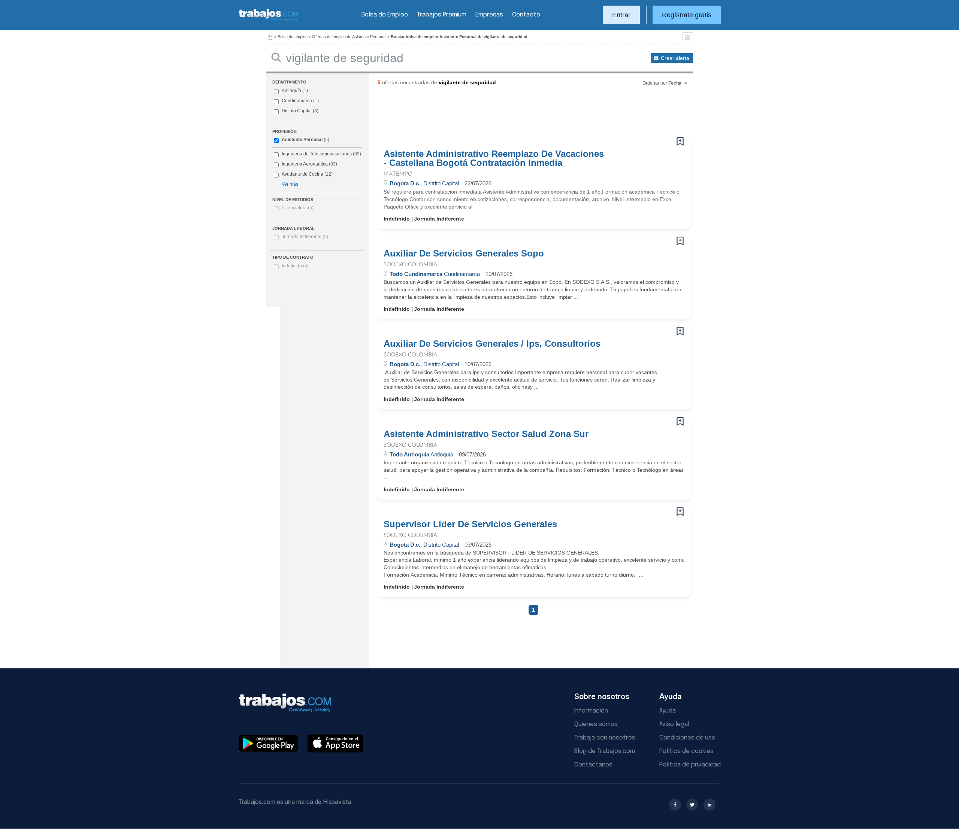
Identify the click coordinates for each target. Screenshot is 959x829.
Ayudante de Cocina (302, 174)
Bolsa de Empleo (384, 15)
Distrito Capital (297, 110)
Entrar (621, 15)
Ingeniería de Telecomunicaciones (317, 154)
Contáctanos (593, 765)
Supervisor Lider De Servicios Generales (470, 524)
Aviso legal (674, 724)
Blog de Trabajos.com (604, 751)
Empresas (489, 15)
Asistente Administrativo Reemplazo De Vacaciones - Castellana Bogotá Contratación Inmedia (494, 158)
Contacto (526, 15)
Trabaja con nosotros (604, 738)
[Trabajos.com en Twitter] (692, 805)
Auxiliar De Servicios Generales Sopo (464, 253)
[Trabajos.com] (268, 20)
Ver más (290, 184)
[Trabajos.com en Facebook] (675, 805)
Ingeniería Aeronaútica (305, 164)
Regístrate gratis (686, 15)
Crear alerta (675, 58)
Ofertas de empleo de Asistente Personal (349, 36)
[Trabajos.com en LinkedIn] (710, 805)
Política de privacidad (690, 765)
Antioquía (291, 90)
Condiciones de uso (687, 738)
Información (591, 711)
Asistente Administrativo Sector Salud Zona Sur (486, 433)
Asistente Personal (302, 139)
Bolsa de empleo (293, 36)
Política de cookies (686, 751)
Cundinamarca (297, 100)
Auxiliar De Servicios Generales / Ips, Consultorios (492, 343)
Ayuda (667, 711)
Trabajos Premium (441, 15)
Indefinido (295, 265)
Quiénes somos (596, 724)
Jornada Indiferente (305, 236)
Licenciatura (298, 207)
